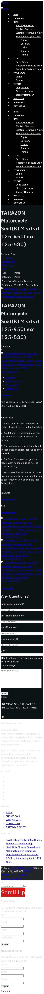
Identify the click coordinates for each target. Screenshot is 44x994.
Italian (24, 47)
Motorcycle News (25, 25)
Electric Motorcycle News (29, 33)
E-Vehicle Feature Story (28, 69)
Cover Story (22, 62)
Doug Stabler (22, 87)
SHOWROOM (18, 18)
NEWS (9, 812)
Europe (19, 80)
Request (5, 944)
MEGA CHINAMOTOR (21, 867)
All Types (6, 258)
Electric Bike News (25, 29)
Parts (4, 269)
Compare (6, 991)
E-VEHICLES (8, 261)
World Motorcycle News (28, 36)
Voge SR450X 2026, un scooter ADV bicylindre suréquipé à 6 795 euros (23, 858)
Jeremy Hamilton (25, 95)
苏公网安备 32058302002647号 (14, 876)
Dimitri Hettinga (24, 91)
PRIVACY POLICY (16, 827)
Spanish (25, 51)
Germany (25, 44)
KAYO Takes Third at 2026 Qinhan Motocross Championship (24, 841)
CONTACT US (19, 106)
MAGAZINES (18, 98)
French (24, 54)
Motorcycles (7, 265)
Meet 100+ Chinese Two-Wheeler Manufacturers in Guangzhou (23, 849)
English (24, 40)
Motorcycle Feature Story (29, 65)
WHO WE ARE (19, 102)
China (19, 76)
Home (15, 14)
